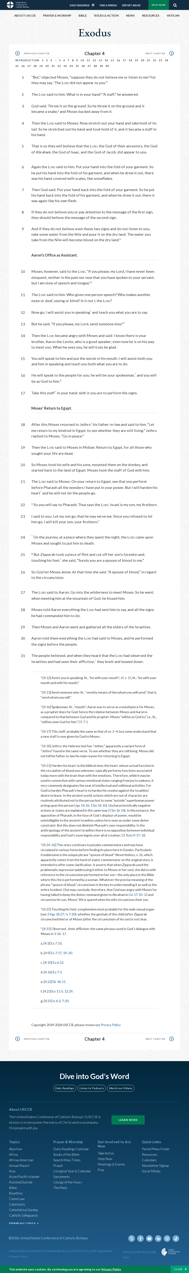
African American (21, 1160)
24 (166, 60)
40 (107, 65)
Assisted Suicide (20, 1182)
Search (175, 4)
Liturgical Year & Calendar (72, 1171)
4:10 (47, 962)
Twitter (131, 1238)
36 (83, 65)
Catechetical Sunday (23, 1210)
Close (178, 1269)
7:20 (65, 1001)
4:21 (46, 765)
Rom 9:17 (133, 835)
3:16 (57, 934)
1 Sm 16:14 (116, 810)
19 (136, 60)
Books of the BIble (66, 1154)
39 (101, 65)
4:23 (47, 991)
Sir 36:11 (59, 982)
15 (112, 60)
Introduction (27, 60)
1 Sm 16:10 (98, 805)
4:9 (47, 953)
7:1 (85, 722)
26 (23, 65)
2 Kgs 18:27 (55, 914)
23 (160, 60)
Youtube (149, 1238)
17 (124, 60)
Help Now (159, 5)
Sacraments (61, 1177)
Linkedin (158, 1238)
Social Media (151, 1171)
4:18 (46, 746)
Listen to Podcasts (92, 1088)
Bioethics (16, 1193)
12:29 (68, 991)
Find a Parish (108, 5)
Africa (13, 1154)
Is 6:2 (57, 1001)
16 (118, 60)
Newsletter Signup (155, 1165)
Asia (12, 1171)
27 (29, 65)
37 (89, 65)
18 (130, 60)
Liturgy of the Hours (67, 1182)
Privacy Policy (111, 1025)
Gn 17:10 (135, 895)
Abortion (15, 1149)
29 (41, 65)
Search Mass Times (66, 1160)
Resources (149, 1154)
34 (71, 65)
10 (82, 60)
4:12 (46, 678)
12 (94, 60)
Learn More (128, 1119)
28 (35, 65)
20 (142, 60)
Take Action (106, 1153)
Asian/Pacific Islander (24, 1177)
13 (100, 60)
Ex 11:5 (57, 991)
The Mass (60, 1188)
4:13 (46, 692)
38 (95, 65)
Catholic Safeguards (23, 1215)
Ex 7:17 (56, 953)
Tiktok (176, 1238)
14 (106, 60)
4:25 (46, 909)
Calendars (149, 1160)
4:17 (46, 731)
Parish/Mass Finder (156, 1149)
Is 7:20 (70, 914)
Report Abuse (131, 5)
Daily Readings (80, 5)
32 (59, 65)
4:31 (46, 929)
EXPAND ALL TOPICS (22, 1223)
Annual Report (19, 1165)
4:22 (48, 982)
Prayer (58, 1165)
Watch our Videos (120, 1088)
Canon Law (17, 1199)
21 (148, 60)
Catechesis (17, 1204)
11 (88, 60)
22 (154, 60)
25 (17, 65)
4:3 (46, 943)
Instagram (167, 1238)
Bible (13, 1188)
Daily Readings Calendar (94, 5)
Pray (101, 1170)
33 (65, 65)
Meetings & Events (111, 1164)
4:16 (46, 707)
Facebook (140, 1238)
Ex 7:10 (56, 943)
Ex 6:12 (58, 962)
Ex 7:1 (57, 972)
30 (47, 65)
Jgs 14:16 (82, 805)
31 (53, 65)
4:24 (46, 845)
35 (77, 65)
